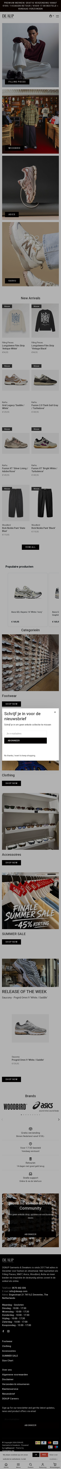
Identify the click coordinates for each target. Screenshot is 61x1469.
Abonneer (14, 740)
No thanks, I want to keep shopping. (20, 755)
